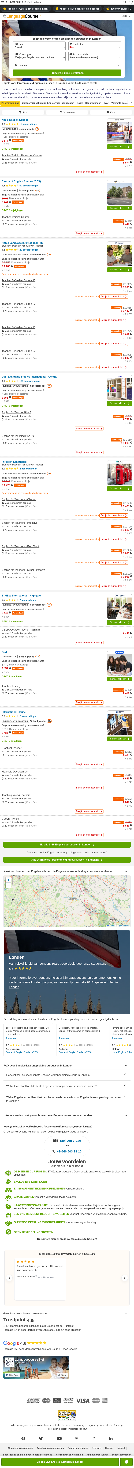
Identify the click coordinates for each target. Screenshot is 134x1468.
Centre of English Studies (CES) (22, 1052)
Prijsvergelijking (10, 103)
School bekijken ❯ (119, 146)
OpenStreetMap (123, 926)
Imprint (121, 1448)
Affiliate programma (97, 1454)
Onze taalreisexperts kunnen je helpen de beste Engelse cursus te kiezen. (45, 1131)
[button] (2, 2)
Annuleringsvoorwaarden (50, 1448)
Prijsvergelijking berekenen (67, 72)
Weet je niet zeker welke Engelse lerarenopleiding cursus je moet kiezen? (47, 1126)
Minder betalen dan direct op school (79, 8)
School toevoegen (121, 1454)
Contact (109, 1448)
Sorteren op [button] (69, 112)
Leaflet (111, 926)
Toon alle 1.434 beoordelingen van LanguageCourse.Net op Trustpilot (42, 1329)
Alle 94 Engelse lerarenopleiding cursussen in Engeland (65, 859)
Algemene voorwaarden (20, 1448)
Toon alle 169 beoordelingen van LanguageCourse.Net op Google (40, 1348)
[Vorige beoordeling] (9, 1278)
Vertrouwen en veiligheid (69, 1454)
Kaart (80, 103)
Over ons (96, 1448)
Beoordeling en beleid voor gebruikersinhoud (27, 1454)
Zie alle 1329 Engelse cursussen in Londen (65, 844)
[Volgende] (131, 102)
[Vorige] (3, 102)
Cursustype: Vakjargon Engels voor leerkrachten (48, 103)
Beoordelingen (93, 103)
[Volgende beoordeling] (124, 1278)
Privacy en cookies (78, 1448)
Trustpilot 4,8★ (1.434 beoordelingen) (28, 8)
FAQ (106, 103)
